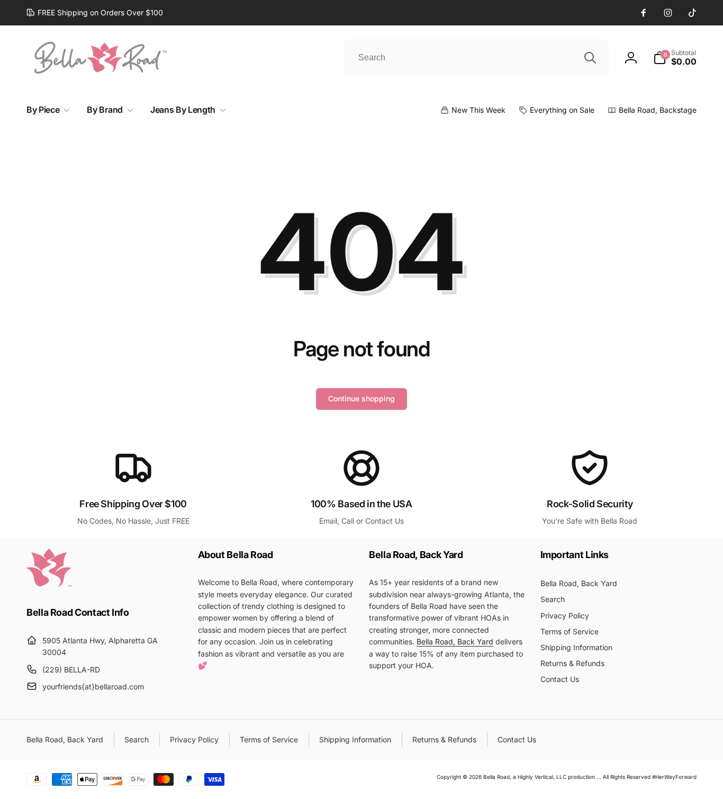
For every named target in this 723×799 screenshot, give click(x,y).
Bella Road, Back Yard (455, 641)
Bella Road (496, 777)
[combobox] (476, 57)
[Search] (590, 57)
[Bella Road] (48, 583)
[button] (675, 58)
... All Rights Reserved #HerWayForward (647, 777)
